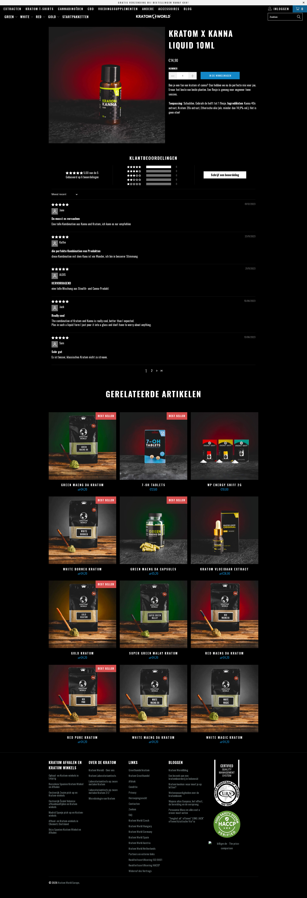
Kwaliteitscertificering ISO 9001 (145, 860)
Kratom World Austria (139, 843)
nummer (173, 68)
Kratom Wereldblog (178, 770)
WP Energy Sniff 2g (224, 446)
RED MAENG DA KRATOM (224, 614)
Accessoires (168, 9)
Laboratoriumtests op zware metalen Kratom (103, 782)
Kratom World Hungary (140, 826)
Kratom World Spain (139, 837)
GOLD (52, 16)
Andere (148, 9)
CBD (91, 9)
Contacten (134, 804)
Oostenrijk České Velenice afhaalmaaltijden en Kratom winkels (63, 804)
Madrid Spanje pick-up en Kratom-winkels (66, 813)
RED (39, 16)
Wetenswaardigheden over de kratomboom (184, 794)
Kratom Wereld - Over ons (101, 770)
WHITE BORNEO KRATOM (82, 530)
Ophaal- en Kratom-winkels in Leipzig (64, 776)
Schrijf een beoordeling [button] (225, 175)
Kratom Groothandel (139, 775)
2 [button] (151, 370)
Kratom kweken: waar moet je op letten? (185, 785)
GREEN (9, 16)
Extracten (12, 9)
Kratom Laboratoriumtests (102, 775)
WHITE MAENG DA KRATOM (153, 698)
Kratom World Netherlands (142, 848)
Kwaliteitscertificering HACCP (144, 865)
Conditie (133, 787)
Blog (188, 9)
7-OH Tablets (153, 446)
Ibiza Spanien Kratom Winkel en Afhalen (65, 830)
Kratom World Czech (139, 820)
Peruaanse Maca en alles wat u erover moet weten (184, 811)
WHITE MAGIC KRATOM (224, 698)
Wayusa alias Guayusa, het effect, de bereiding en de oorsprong (186, 802)
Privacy (132, 792)
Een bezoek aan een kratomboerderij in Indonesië (183, 777)
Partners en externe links (142, 854)
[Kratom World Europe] (153, 16)
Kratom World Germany (140, 831)
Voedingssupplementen (118, 9)
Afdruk (132, 781)
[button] (134, 167)
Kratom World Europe (68, 882)
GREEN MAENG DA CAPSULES (153, 530)
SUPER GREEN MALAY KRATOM (153, 614)
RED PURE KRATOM (82, 698)
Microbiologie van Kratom (102, 798)
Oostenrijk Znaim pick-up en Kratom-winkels (63, 793)
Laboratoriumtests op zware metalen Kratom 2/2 (103, 791)
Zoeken (132, 809)
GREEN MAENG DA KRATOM (82, 446)
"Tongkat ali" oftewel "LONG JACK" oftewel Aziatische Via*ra (186, 819)
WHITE (25, 16)
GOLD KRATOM (82, 614)
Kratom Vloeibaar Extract (224, 530)
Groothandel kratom (139, 770)
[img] (60, 204)
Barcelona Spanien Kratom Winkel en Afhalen (66, 785)
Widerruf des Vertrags (140, 871)
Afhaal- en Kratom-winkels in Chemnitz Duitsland (63, 822)
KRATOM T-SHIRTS (40, 9)
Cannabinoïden (70, 9)
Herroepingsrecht (138, 798)
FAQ (130, 815)
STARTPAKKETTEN (75, 16)
